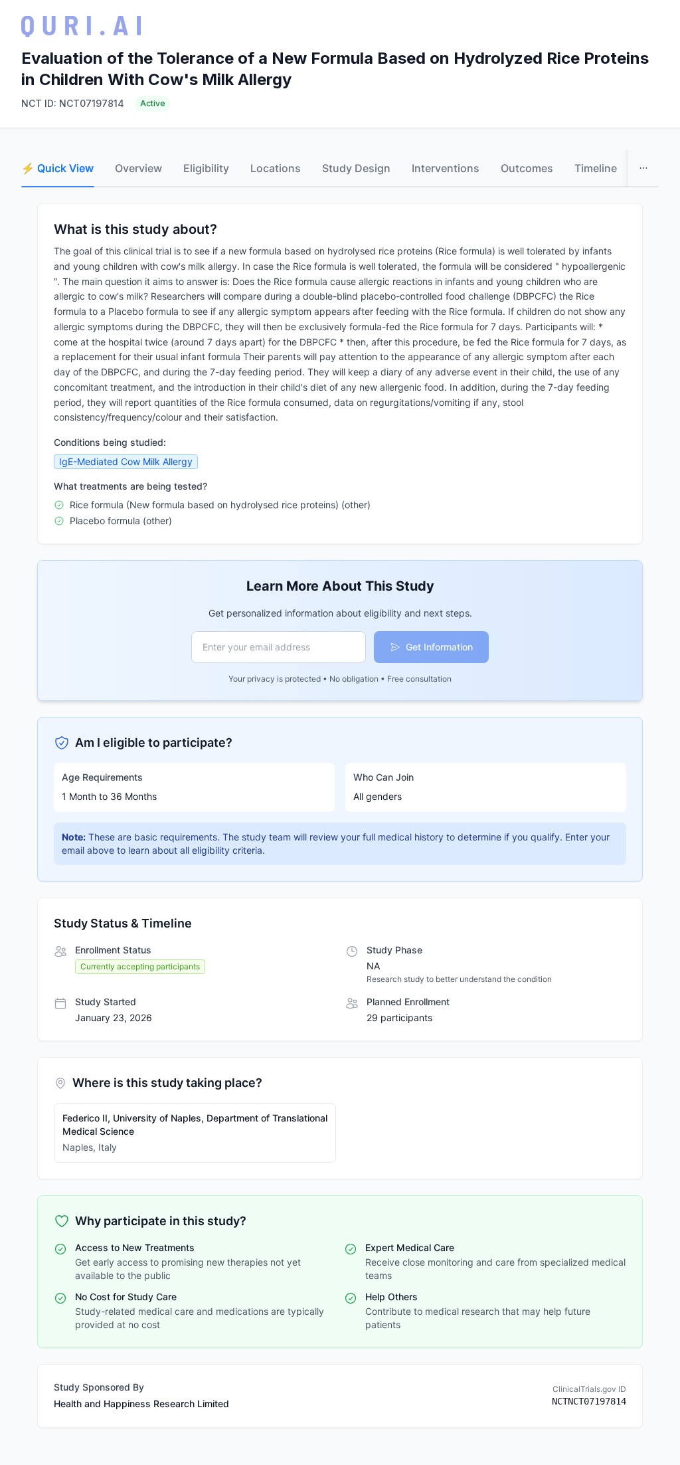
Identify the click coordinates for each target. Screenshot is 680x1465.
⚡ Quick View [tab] (57, 168)
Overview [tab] (138, 168)
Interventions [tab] (445, 168)
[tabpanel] (340, 815)
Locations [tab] (275, 168)
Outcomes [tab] (527, 168)
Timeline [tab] (595, 168)
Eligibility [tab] (206, 168)
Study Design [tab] (356, 168)
